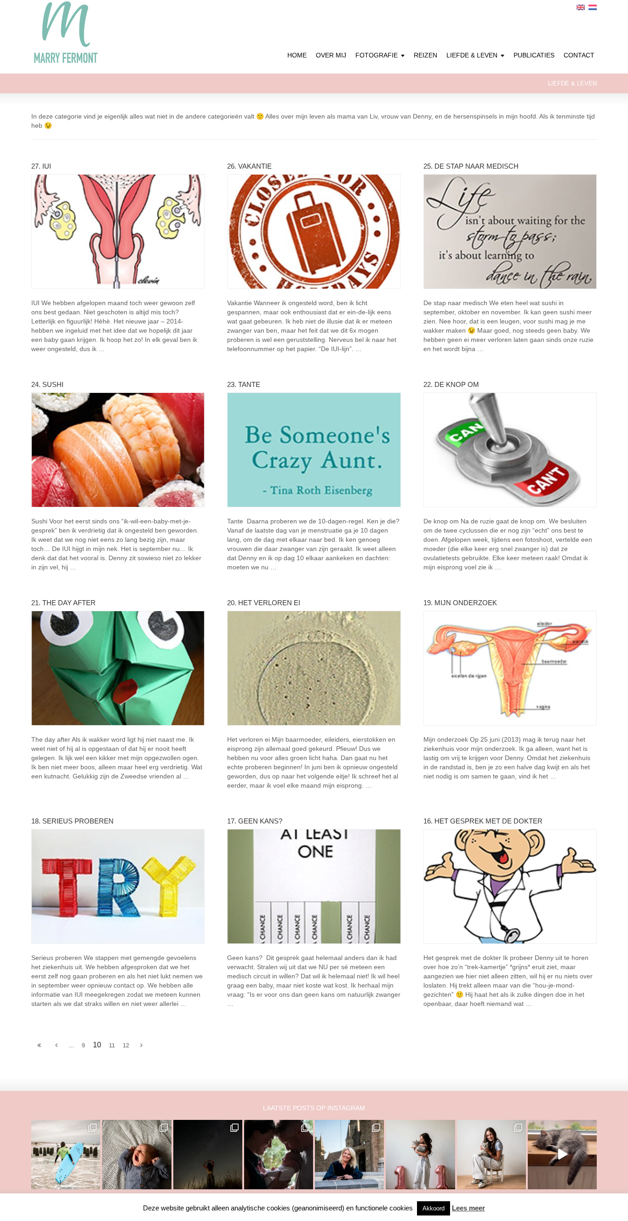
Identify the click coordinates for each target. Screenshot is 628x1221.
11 (112, 1045)
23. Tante (243, 384)
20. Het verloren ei (263, 603)
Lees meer (468, 1208)
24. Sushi (47, 384)
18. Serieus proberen (72, 821)
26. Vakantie (249, 166)
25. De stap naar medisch (471, 166)
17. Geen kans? (254, 821)
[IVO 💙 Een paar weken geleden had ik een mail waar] (136, 1154)
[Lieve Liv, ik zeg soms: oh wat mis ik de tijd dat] (420, 1154)
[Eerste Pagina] (39, 1045)
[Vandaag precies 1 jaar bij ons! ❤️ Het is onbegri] (562, 1154)
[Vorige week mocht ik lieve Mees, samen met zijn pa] (278, 1154)
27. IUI (41, 166)
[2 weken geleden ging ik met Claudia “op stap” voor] (349, 1154)
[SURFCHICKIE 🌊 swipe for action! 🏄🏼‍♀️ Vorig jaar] (65, 1154)
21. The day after (63, 603)
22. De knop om (451, 384)
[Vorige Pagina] (56, 1045)
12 (126, 1045)
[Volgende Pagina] (141, 1045)
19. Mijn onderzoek (460, 603)
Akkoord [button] (433, 1208)
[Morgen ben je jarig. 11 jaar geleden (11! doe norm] (491, 1154)
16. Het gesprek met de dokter (482, 821)
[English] (581, 7)
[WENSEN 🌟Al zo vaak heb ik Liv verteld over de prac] (207, 1154)
